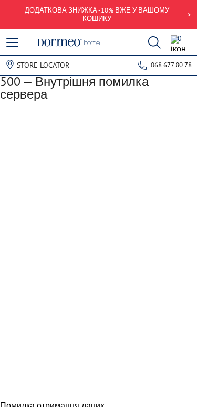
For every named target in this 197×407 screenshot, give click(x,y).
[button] (13, 43)
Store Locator (43, 65)
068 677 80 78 (171, 64)
